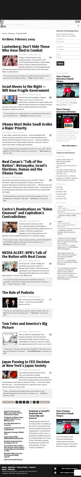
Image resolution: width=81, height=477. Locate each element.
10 (50, 57)
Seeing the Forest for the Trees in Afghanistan (14, 428)
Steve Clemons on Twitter (69, 468)
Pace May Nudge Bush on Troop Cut (12, 424)
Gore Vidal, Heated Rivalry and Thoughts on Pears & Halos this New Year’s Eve (66, 171)
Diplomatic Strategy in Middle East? (14, 433)
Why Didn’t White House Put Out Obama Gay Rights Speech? (13, 455)
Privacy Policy (22, 467)
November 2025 (61, 194)
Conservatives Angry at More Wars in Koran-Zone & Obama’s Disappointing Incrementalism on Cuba (14, 448)
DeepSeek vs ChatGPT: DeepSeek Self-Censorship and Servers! (66, 232)
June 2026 (59, 189)
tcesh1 (60, 206)
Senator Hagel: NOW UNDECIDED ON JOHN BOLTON (13, 437)
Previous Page (9, 402)
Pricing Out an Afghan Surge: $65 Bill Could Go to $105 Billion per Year (13, 419)
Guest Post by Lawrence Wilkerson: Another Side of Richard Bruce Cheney (13, 413)
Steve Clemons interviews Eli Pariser (66, 110)
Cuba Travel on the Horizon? (13, 460)
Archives (40, 26)
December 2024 (61, 198)
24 (50, 334)
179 (50, 180)
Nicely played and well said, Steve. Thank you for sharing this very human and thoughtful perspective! (66, 255)
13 (50, 135)
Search (78, 26)
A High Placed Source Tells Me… (66, 176)
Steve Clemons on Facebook (69, 472)
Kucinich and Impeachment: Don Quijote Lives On (13, 442)
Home (27, 25)
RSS (51, 26)
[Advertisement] (44, 5)
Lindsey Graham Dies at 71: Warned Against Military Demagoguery (43, 22)
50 (50, 97)
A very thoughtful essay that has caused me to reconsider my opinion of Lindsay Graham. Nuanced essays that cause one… (67, 270)
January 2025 (60, 196)
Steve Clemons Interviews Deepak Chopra (65, 78)
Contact (56, 26)
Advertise (11, 467)
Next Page (44, 402)
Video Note (32, 26)
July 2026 (59, 187)
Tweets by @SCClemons (65, 153)
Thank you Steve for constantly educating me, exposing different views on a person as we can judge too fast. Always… (67, 240)
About (47, 26)
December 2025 (61, 191)
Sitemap (11, 469)
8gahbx (60, 221)
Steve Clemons (23, 54)
